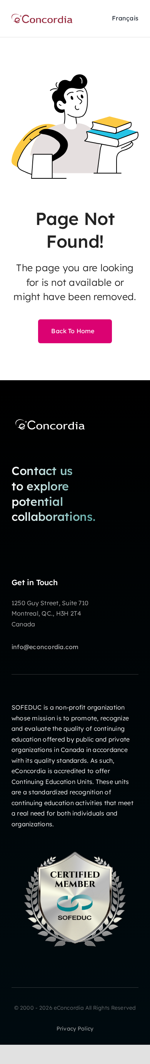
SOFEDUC (27, 707)
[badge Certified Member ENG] (75, 838)
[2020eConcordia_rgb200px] (42, 17)
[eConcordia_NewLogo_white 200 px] (50, 419)
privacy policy (75, 1028)
